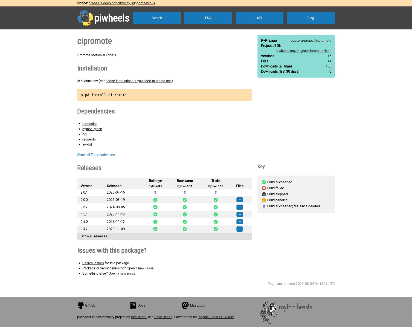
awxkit (87, 144)
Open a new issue (140, 268)
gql (84, 134)
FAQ (208, 18)
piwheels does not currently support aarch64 (122, 3)
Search (157, 18)
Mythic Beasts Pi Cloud (216, 317)
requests (89, 139)
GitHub (90, 305)
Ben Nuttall (139, 317)
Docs (141, 305)
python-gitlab (92, 129)
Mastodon (197, 305)
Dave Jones (163, 317)
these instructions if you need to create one (139, 81)
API (259, 18)
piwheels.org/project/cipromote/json (303, 51)
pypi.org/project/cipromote (311, 40)
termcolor (89, 124)
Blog (310, 18)
